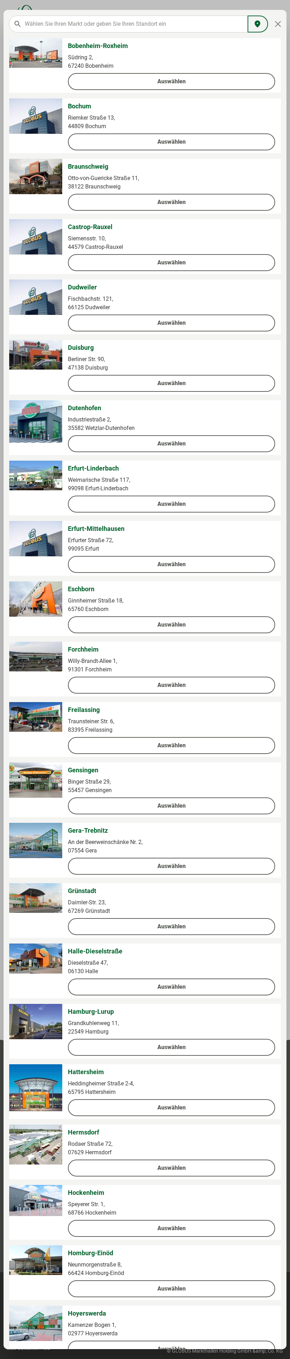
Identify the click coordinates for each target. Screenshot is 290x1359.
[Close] (278, 24)
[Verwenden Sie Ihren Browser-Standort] (258, 24)
